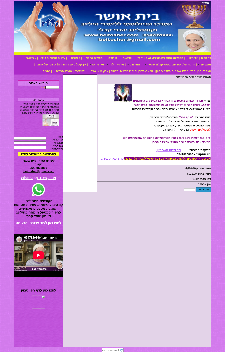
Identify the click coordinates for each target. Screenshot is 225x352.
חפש (43, 87)
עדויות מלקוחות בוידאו (52, 58)
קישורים (38, 100)
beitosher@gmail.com (38, 171)
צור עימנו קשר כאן (168, 150)
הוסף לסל (203, 189)
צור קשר (31, 58)
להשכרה (79, 71)
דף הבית (206, 58)
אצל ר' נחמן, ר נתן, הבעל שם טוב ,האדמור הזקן (183, 71)
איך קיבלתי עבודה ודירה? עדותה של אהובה (61, 64)
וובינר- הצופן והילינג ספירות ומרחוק (132, 71)
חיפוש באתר (38, 83)
